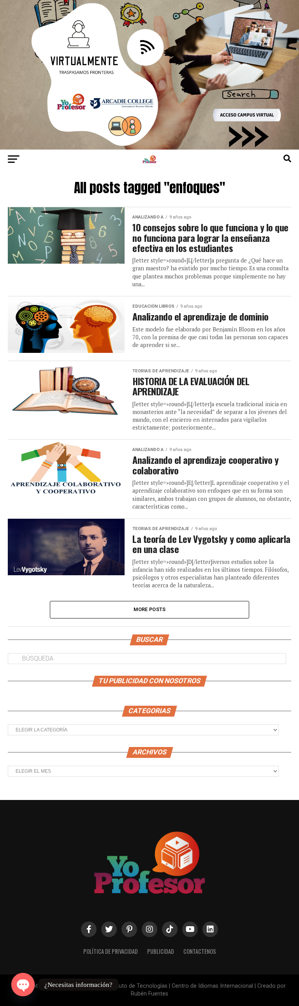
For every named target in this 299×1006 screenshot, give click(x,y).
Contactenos (199, 951)
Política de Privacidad (110, 951)
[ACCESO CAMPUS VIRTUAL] (149, 147)
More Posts (150, 609)
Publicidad (160, 951)
